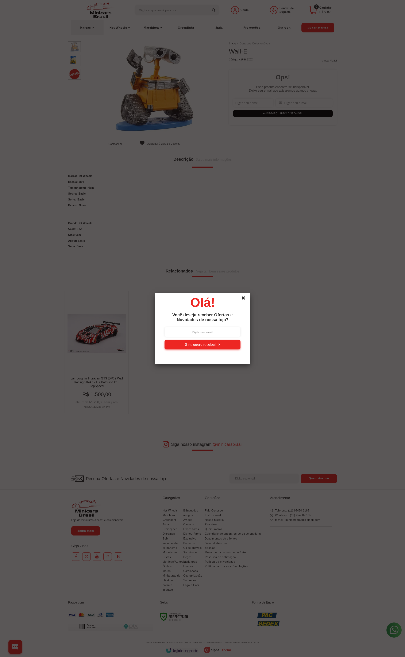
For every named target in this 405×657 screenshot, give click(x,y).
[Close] (245, 299)
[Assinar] (202, 344)
